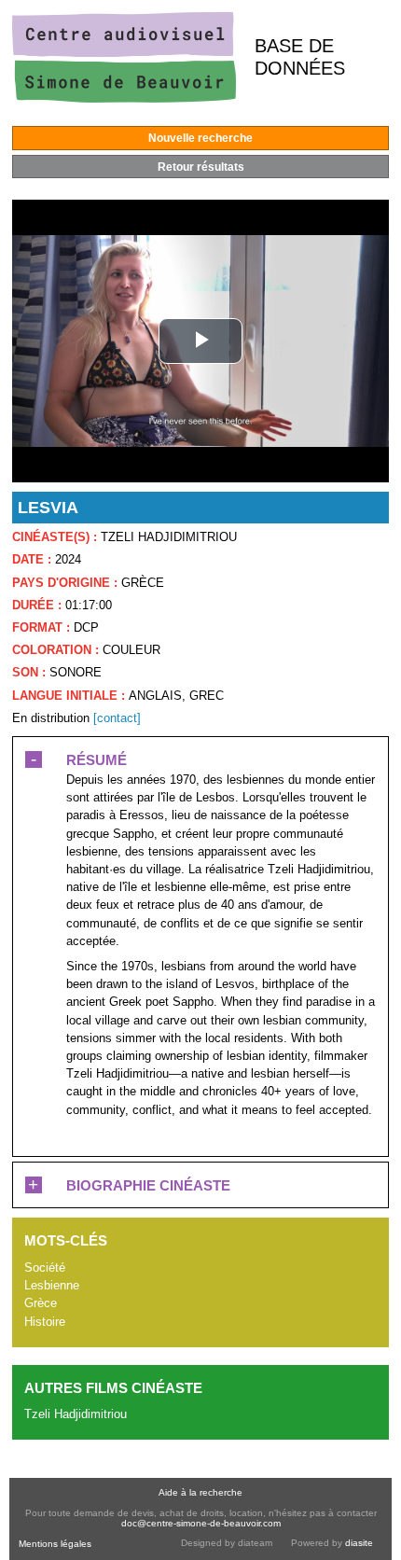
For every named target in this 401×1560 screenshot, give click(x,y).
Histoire (44, 1322)
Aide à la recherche (200, 1492)
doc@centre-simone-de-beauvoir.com (201, 1523)
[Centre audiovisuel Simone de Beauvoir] (124, 98)
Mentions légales (55, 1544)
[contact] (117, 718)
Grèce (40, 1303)
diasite (359, 1543)
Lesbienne (51, 1285)
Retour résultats (201, 167)
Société (44, 1267)
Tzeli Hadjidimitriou (75, 1414)
